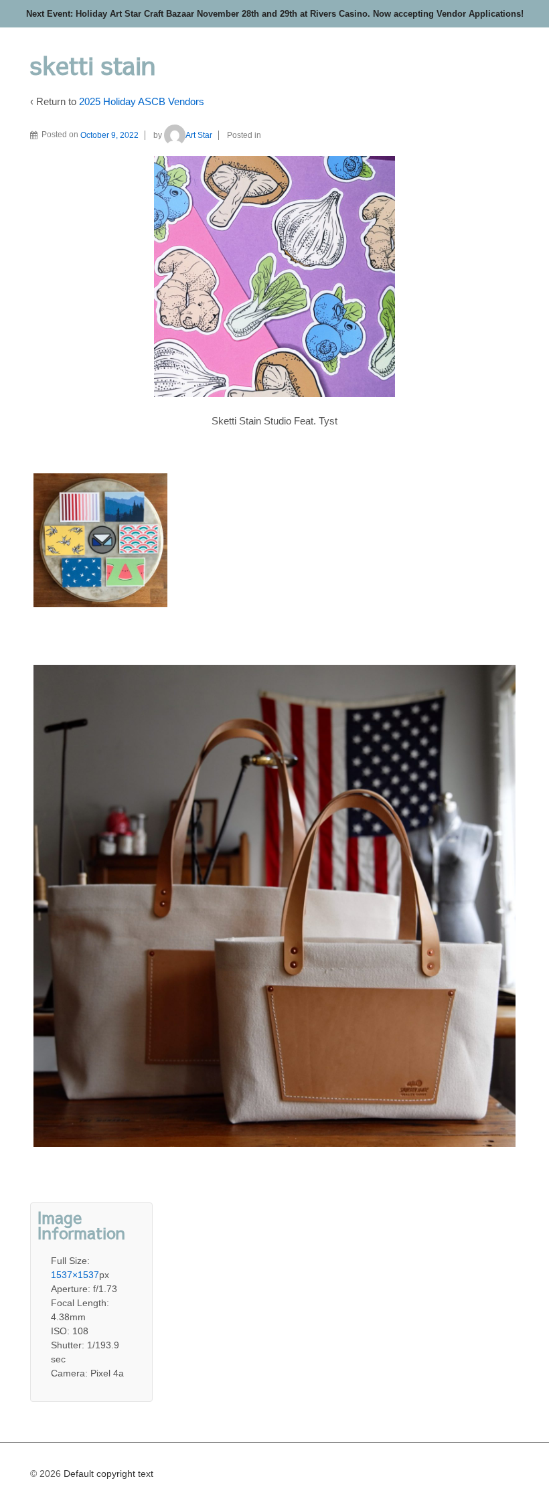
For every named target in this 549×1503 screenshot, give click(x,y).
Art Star (198, 135)
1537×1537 (75, 1274)
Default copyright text (107, 1473)
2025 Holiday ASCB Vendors (141, 101)
